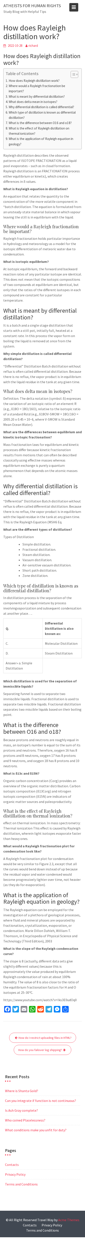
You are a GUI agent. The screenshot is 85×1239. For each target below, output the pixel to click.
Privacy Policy (15, 1174)
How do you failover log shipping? (40, 1050)
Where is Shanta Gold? (21, 1091)
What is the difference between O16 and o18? (40, 123)
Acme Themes (68, 1220)
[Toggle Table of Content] (72, 74)
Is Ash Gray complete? (21, 1110)
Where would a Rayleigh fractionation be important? (37, 88)
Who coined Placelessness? (25, 1120)
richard (33, 46)
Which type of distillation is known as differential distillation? (42, 115)
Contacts (12, 1164)
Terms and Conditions (21, 1184)
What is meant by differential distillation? (37, 96)
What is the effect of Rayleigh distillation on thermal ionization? (39, 131)
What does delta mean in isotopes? (33, 102)
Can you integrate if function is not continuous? (40, 1100)
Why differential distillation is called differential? (41, 107)
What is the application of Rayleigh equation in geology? (41, 141)
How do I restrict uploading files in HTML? (45, 1038)
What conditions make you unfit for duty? (35, 1130)
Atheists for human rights (32, 5)
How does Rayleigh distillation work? (34, 81)
